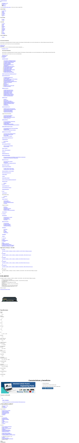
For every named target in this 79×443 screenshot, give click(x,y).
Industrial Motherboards (7, 70)
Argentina (4, 5)
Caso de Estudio (4, 417)
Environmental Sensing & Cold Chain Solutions (11, 128)
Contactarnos (5, 407)
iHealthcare (3, 151)
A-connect (3, 423)
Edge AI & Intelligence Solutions (9, 64)
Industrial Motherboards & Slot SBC (9, 102)
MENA (3, 37)
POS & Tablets (6, 135)
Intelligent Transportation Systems (9, 103)
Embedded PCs (6, 65)
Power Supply (6, 141)
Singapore (3, 29)
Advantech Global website (7, 7)
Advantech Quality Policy (5, 189)
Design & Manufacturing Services (6, 172)
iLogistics (3, 176)
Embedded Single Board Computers (9, 66)
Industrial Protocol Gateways (8, 93)
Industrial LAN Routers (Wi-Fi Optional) (8, 245)
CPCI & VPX (6, 100)
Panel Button (2, 46)
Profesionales (4, 227)
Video (3, 420)
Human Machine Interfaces (8, 82)
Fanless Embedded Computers (8, 67)
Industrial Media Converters (8, 92)
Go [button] (43, 388)
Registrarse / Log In (5, 48)
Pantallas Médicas (6, 123)
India (3, 25)
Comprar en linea (5, 405)
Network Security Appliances (8, 110)
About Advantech (4, 215)
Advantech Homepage (3, 0)
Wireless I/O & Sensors (7, 86)
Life (4, 230)
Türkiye (3, 32)
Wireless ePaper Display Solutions (9, 72)
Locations (5, 231)
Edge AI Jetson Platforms (7, 116)
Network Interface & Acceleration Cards (10, 109)
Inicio (3, 242)
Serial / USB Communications (8, 95)
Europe (3, 19)
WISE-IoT (5, 196)
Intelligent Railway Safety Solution (9, 169)
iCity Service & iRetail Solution (8, 134)
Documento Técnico (5, 418)
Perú (3, 15)
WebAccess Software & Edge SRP (9, 85)
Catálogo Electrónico (5, 421)
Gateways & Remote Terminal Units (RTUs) (10, 81)
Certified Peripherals (5, 139)
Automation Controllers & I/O (8, 77)
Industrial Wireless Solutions (8, 71)
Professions (5, 229)
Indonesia (3, 26)
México (3, 12)
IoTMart (3, 239)
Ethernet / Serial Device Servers (8, 90)
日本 (3, 27)
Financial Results (6, 223)
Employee (3, 236)
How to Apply (6, 232)
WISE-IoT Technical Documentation (9, 210)
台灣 (3, 30)
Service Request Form (7, 201)
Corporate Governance (7, 224)
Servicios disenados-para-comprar (6, 187)
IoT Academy (6, 207)
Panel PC (5, 83)
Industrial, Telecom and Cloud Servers (9, 108)
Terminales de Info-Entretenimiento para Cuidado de (11, 124)
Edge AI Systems (6, 146)
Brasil (3, 11)
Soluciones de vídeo (4, 181)
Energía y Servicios (4, 148)
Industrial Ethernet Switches (8, 91)
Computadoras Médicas (7, 122)
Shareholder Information (7, 225)
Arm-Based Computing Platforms (9, 62)
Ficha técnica (2, 289)
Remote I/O (5, 84)
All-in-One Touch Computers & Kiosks (9, 133)
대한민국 (3, 28)
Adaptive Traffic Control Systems (9, 168)
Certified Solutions (6, 78)
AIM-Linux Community (7, 208)
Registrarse (3, 3)
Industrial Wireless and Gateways (9, 94)
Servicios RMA (6, 200)
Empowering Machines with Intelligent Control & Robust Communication (14, 157)
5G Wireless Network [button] (49, 388)
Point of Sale (6, 162)
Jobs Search (4, 413)
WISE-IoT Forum (6, 209)
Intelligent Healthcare (5, 119)
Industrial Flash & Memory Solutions (9, 69)
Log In (7, 3)
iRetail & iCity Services (5, 159)
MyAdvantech (4, 56)
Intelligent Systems (4, 97)
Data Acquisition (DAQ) (7, 79)
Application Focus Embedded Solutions (9, 61)
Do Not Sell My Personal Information (7, 438)
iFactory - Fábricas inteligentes (6, 428)
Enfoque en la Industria (5, 419)
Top (1, 441)
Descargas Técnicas (7, 289)
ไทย (2, 31)
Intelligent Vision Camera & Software (9, 117)
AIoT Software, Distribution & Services (10, 60)
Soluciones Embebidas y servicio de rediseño (8, 434)
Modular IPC (6, 104)
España (3, 20)
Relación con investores (5, 221)
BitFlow (5, 183)
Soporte (3, 197)
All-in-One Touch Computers (8, 161)
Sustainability (4, 234)
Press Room (5, 219)
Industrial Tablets (6, 129)
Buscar (3, 4)
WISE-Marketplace (5, 240)
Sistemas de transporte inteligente (6, 166)
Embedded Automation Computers (9, 80)
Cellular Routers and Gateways (6, 244)
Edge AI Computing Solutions (8, 145)
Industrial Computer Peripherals (8, 101)
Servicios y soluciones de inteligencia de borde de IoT (9, 179)
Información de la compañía (8, 217)
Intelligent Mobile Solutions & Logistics (7, 126)
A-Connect (3, 241)
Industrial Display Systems (8, 68)
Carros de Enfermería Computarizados (9, 121)
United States (4, 10)
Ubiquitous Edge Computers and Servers (10, 163)
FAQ (3, 422)
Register (1, 45)
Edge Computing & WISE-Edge (7, 426)
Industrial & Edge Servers (5, 153)
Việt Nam (3, 33)
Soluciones (3, 142)
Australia (3, 23)
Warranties (5, 203)
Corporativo (4, 213)
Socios (3, 191)
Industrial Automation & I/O (6, 75)
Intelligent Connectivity (5, 88)
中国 (3, 24)
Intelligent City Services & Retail (6, 131)
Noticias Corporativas (5, 411)
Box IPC (5, 99)
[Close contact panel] (0, 396)
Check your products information (9, 202)
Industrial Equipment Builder (6, 155)
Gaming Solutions (4, 174)
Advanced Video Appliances (8, 115)
